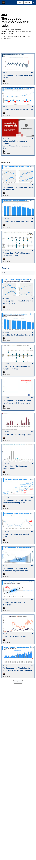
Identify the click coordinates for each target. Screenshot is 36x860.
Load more (18, 682)
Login (19, 2)
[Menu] (34, 2)
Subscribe (27, 2)
